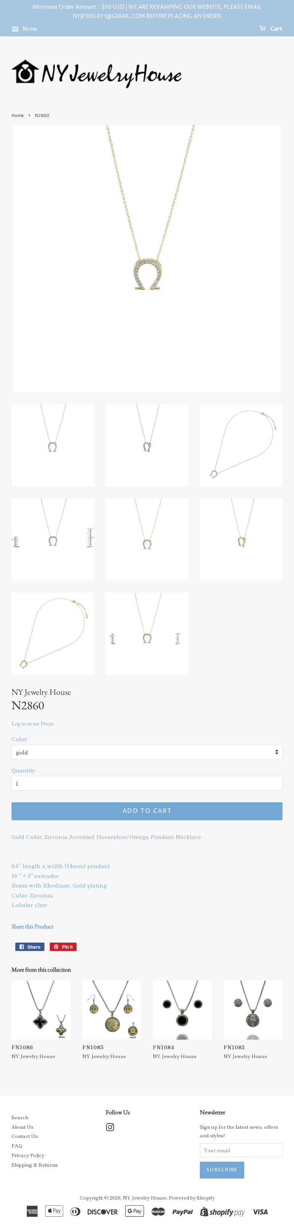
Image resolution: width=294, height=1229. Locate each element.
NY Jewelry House (145, 1197)
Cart (276, 29)
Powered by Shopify (192, 1197)
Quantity (23, 770)
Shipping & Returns (34, 1164)
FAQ (16, 1145)
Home (17, 116)
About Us (22, 1126)
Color (19, 739)
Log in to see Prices (32, 723)
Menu (29, 28)
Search (19, 1117)
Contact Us (24, 1136)
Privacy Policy (27, 1155)
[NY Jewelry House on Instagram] (110, 1128)
